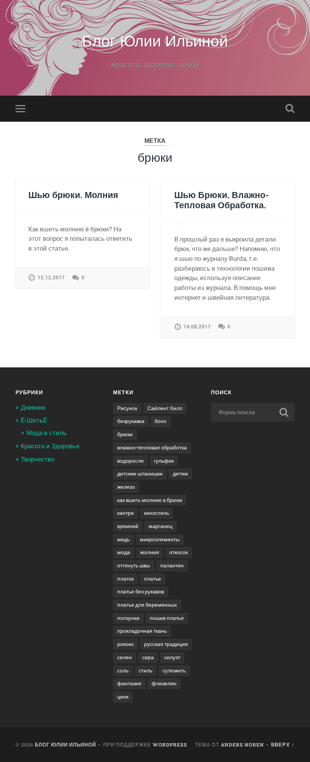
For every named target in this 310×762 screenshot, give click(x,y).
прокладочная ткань (142, 631)
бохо (160, 421)
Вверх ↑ (282, 745)
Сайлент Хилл (164, 408)
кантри (125, 513)
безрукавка (130, 421)
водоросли (130, 461)
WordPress (170, 745)
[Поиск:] (252, 412)
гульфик (164, 461)
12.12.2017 (51, 277)
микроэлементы (160, 539)
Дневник (33, 407)
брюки (125, 434)
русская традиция (166, 644)
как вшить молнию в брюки (149, 500)
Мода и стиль (46, 433)
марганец (160, 526)
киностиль (156, 513)
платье (152, 579)
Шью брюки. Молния (73, 194)
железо (126, 487)
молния (149, 552)
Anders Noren (242, 745)
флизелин (164, 683)
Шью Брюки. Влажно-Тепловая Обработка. (221, 200)
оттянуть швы (133, 565)
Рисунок (127, 408)
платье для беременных (147, 605)
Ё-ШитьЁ (34, 420)
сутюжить (174, 671)
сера (148, 657)
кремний (127, 526)
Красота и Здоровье (50, 446)
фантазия (129, 683)
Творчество (37, 459)
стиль (145, 671)
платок (125, 579)
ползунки (128, 618)
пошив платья (167, 618)
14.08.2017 (197, 327)
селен (124, 657)
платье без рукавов (140, 592)
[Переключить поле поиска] (289, 108)
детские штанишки (140, 474)
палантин (172, 565)
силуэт (172, 657)
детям (180, 474)
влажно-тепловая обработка (152, 447)
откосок (178, 552)
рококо (125, 644)
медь (123, 539)
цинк (123, 697)
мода (123, 552)
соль (123, 671)
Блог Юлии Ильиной (155, 39)
